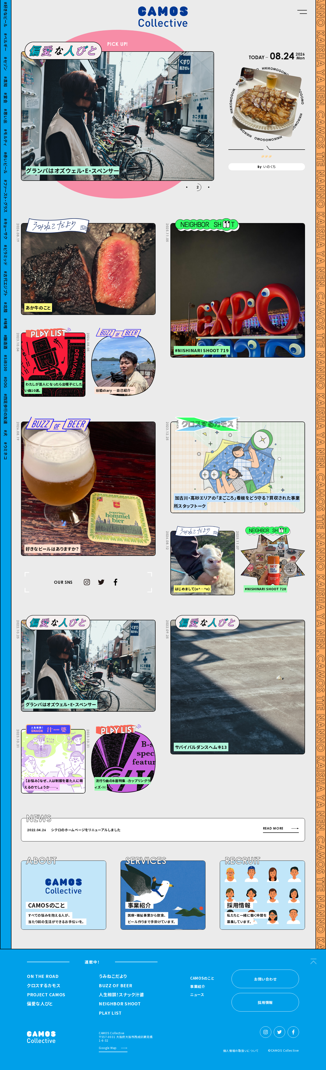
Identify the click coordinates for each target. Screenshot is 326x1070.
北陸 (6, 300)
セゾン (6, 57)
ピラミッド (6, 248)
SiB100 (6, 356)
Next (224, 830)
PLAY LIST (110, 1013)
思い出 (6, 109)
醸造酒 (6, 335)
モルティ (6, 131)
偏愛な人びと (40, 1004)
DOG (6, 375)
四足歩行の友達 (6, 402)
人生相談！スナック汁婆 (121, 994)
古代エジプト (6, 277)
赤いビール (6, 156)
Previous (212, 830)
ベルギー (6, 35)
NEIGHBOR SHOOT (120, 1004)
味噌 (6, 317)
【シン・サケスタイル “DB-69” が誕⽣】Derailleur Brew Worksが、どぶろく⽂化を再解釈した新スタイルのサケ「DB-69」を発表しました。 (156, 829)
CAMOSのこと (202, 978)
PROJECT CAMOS (46, 994)
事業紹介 (197, 987)
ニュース (197, 995)
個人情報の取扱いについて (240, 1051)
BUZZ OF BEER (115, 985)
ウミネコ (6, 444)
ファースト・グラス (6, 189)
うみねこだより (113, 976)
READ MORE (273, 828)
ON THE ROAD (43, 976)
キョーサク (6, 222)
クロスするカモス (44, 985)
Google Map (108, 1048)
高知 (6, 75)
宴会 (6, 91)
